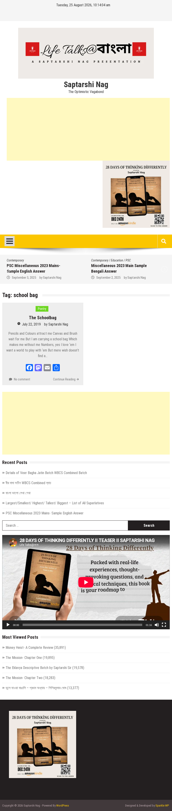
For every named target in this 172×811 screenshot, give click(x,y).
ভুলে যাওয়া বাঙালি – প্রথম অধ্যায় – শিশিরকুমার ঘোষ (36, 688)
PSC (47, 260)
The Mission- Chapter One (24, 658)
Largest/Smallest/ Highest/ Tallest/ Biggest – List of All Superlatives (55, 503)
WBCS (146, 270)
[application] (86, 582)
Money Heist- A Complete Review (29, 647)
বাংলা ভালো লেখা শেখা (18, 493)
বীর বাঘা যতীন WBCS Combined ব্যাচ (28, 483)
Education (36, 260)
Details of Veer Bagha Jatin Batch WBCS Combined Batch (46, 473)
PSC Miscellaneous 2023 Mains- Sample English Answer (45, 513)
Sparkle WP (162, 805)
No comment (22, 379)
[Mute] (157, 625)
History (121, 265)
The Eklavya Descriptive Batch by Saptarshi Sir (38, 668)
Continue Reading (64, 379)
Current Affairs (145, 260)
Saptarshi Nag (86, 84)
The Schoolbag (42, 317)
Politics (141, 265)
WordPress (62, 805)
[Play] (8, 625)
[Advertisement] (88, 129)
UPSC (136, 270)
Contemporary (18, 260)
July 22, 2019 (31, 324)
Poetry (42, 309)
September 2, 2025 (27, 278)
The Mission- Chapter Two (24, 678)
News (131, 265)
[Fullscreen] (164, 625)
